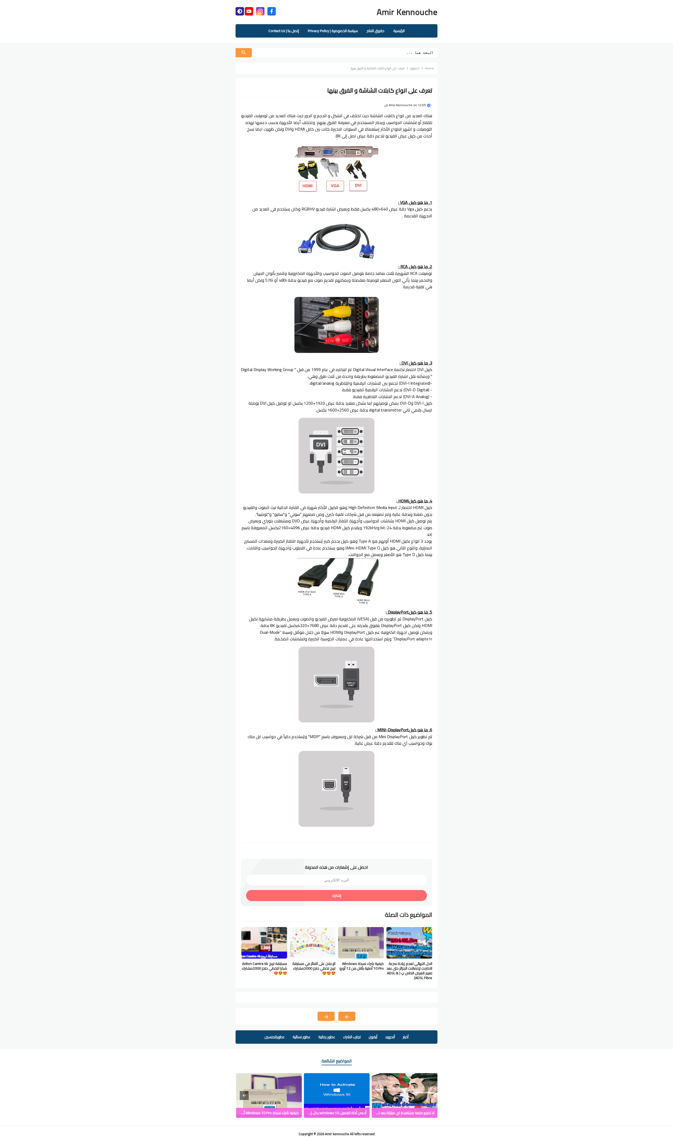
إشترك (336, 895)
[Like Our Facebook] (272, 11)
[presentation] (244, 1095)
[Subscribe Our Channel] (249, 11)
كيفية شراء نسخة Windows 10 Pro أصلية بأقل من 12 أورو (361, 966)
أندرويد (390, 1036)
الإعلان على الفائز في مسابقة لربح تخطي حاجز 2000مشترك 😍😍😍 (313, 968)
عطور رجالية (326, 1036)
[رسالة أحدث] (346, 1016)
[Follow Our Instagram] (260, 11)
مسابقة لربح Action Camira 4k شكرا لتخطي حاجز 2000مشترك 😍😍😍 (264, 968)
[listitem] (404, 1095)
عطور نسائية (301, 1036)
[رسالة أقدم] (326, 1016)
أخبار (406, 1036)
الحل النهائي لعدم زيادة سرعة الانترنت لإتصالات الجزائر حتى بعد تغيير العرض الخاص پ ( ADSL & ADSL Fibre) (409, 970)
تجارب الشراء (352, 1036)
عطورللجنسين (274, 1036)
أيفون (373, 1036)
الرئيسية (399, 30)
